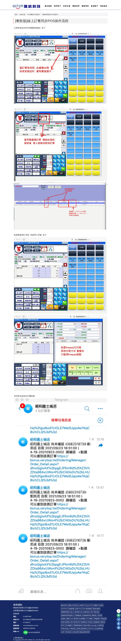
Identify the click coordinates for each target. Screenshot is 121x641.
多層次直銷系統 (82, 628)
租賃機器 (82, 618)
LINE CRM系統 (66, 632)
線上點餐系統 (85, 612)
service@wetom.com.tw (30, 625)
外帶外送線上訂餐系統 (68, 628)
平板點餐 (71, 608)
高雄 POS (78, 608)
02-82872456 (27, 616)
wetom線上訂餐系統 (97, 625)
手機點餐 (96, 618)
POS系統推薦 (87, 608)
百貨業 (100, 615)
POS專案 (89, 618)
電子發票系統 (95, 612)
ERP (62, 625)
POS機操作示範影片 (33, 14)
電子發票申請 (75, 622)
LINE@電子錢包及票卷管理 (80, 632)
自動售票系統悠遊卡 (67, 615)
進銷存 (63, 618)
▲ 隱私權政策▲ (18, 638)
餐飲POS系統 (98, 605)
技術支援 (22, 14)
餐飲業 (94, 615)
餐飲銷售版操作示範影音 (50, 14)
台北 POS (90, 605)
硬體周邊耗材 (78, 625)
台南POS (82, 605)
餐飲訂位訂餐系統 (72, 618)
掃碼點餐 (78, 615)
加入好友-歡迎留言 (34, 632)
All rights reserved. (44, 640)
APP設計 (75, 605)
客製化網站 (96, 608)
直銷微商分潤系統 (99, 622)
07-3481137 (26, 622)
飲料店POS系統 (66, 605)
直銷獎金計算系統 (86, 622)
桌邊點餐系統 (86, 615)
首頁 (16, 14)
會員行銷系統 (65, 622)
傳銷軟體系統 (65, 612)
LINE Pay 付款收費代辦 (95, 628)
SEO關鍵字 (69, 625)
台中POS (64, 608)
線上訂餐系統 (75, 612)
